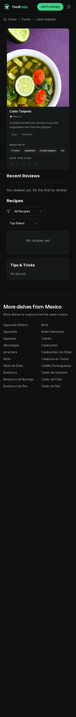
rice (62, 150)
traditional (27, 134)
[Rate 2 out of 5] (17, 164)
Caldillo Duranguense (56, 365)
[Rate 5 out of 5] (35, 164)
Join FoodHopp (50, 6)
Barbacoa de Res (15, 386)
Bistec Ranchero (52, 331)
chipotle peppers (48, 150)
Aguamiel (9, 338)
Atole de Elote (13, 365)
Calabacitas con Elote (56, 352)
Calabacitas (49, 345)
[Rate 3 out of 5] (23, 164)
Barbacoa (10, 372)
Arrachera (10, 352)
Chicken (15, 150)
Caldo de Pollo (51, 379)
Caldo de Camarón (54, 372)
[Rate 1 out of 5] (12, 164)
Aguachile (10, 331)
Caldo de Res (50, 386)
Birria (44, 325)
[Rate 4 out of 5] (29, 164)
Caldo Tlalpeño (20, 111)
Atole (7, 359)
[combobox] (29, 211)
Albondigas (11, 345)
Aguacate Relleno (15, 325)
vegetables (29, 150)
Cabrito (46, 338)
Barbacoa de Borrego (18, 379)
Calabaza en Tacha (54, 359)
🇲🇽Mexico (16, 116)
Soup (14, 134)
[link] (9, 19)
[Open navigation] (69, 7)
